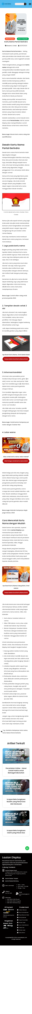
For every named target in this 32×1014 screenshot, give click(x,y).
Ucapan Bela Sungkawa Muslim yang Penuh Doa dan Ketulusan (16, 801)
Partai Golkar (14, 120)
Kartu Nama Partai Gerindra (12, 733)
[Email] (17, 893)
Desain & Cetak (12, 46)
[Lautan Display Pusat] (3, 870)
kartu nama (23, 730)
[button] (30, 4)
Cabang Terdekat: (8, 867)
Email (20, 892)
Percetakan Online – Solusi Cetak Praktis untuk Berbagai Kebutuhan (16, 770)
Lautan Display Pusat (11, 870)
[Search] (25, 4)
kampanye (15, 730)
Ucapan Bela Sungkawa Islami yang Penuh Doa (16, 831)
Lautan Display (16, 530)
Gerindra (9, 730)
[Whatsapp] (3, 897)
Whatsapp (8, 897)
